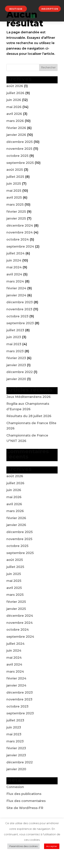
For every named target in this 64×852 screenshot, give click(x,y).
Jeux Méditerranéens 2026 (28, 397)
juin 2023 (13, 337)
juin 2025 (13, 184)
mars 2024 (15, 281)
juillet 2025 (15, 177)
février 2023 (16, 358)
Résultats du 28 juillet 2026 (28, 416)
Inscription (49, 9)
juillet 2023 (15, 330)
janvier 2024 (16, 295)
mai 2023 (13, 344)
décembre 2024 (19, 225)
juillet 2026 (15, 93)
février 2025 (16, 212)
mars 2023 (15, 351)
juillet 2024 (15, 253)
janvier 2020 (16, 379)
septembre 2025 (20, 163)
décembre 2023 (19, 302)
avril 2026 (14, 114)
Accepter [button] (51, 846)
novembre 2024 (19, 232)
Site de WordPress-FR (24, 808)
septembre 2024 (20, 246)
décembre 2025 (19, 142)
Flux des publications (23, 794)
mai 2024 (14, 267)
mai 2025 (13, 191)
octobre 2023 (17, 316)
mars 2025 (15, 205)
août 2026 (14, 86)
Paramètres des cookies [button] (23, 846)
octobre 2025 (17, 156)
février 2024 (16, 288)
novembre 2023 (19, 309)
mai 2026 (14, 107)
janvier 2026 (16, 135)
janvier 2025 (16, 218)
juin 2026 (13, 100)
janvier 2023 (16, 365)
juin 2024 (13, 260)
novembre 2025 (19, 149)
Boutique (15, 9)
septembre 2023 (20, 323)
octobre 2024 (17, 239)
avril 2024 (14, 274)
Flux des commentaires (26, 801)
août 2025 (14, 170)
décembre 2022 (19, 372)
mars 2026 (15, 121)
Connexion (15, 787)
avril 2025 (14, 197)
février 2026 (16, 128)
